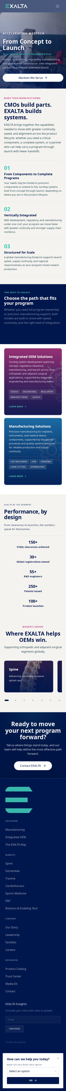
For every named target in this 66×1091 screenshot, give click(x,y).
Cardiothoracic (14, 886)
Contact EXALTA (30, 766)
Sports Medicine (15, 893)
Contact (10, 991)
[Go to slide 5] (42, 700)
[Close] (58, 1058)
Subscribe (14, 1028)
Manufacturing (15, 830)
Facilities (10, 942)
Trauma (10, 878)
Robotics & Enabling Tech (21, 908)
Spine (9, 863)
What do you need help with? (24, 1065)
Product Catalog (15, 969)
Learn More (16, 406)
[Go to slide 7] (59, 700)
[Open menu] (57, 6)
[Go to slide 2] (15, 700)
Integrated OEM (15, 837)
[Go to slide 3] (24, 700)
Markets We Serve (31, 78)
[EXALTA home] (16, 6)
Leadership (12, 935)
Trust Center (13, 976)
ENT (7, 901)
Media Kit (11, 984)
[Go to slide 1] (6, 700)
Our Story (11, 927)
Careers (10, 950)
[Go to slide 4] (33, 700)
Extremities (12, 871)
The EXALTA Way (15, 844)
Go (31, 1080)
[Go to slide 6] (50, 700)
